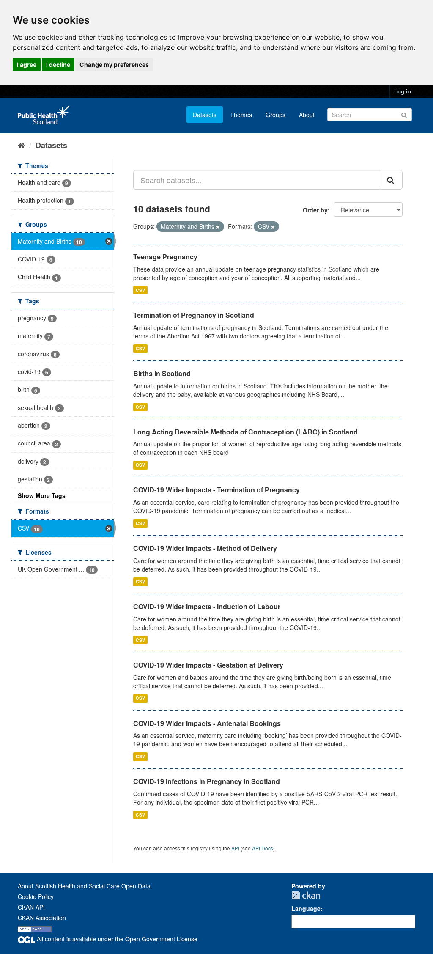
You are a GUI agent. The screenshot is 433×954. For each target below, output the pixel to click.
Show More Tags (42, 495)
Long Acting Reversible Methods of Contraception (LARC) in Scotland (245, 432)
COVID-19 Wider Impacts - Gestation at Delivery (208, 665)
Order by (315, 210)
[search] (391, 180)
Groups (275, 114)
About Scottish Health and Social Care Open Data (84, 886)
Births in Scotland (162, 373)
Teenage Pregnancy (165, 256)
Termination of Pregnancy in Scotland (193, 315)
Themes (241, 114)
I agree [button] (26, 64)
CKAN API (31, 907)
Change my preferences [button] (114, 64)
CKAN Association (42, 917)
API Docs (262, 848)
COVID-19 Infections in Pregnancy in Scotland (206, 781)
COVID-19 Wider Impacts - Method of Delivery (205, 548)
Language (306, 908)
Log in (402, 91)
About (307, 114)
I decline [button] (58, 64)
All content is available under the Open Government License (116, 939)
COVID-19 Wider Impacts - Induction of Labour (206, 606)
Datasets (204, 114)
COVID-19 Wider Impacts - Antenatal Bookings (207, 723)
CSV (140, 290)
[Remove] (218, 226)
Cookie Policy (36, 896)
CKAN (305, 895)
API (235, 848)
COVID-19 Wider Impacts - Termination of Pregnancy (216, 490)
